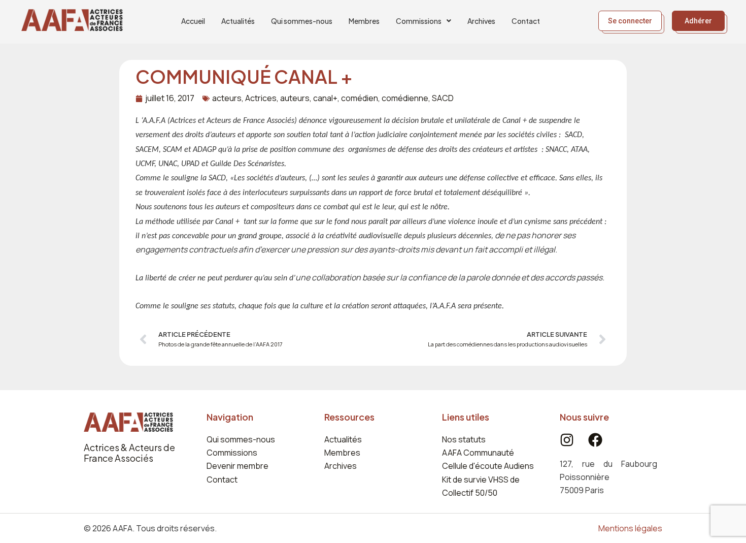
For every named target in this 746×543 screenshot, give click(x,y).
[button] (423, 21)
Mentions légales (630, 528)
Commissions (419, 20)
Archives (481, 20)
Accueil (193, 20)
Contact (526, 20)
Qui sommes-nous (301, 20)
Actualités (238, 20)
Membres (364, 20)
